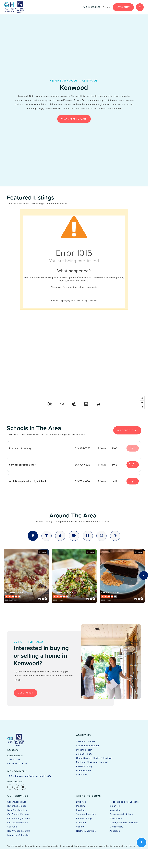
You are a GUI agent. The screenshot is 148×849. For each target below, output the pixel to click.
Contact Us (82, 774)
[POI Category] (49, 404)
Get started (25, 692)
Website (133, 464)
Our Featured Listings (87, 745)
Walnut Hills (116, 818)
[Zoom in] (142, 398)
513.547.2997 (92, 7)
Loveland (81, 810)
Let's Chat (123, 7)
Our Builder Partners (18, 814)
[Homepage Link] (14, 7)
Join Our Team (84, 753)
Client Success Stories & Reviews (94, 758)
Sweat (88, 536)
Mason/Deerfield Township (124, 822)
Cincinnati (81, 822)
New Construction (17, 810)
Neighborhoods (64, 80)
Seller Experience (16, 801)
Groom (101, 536)
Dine (33, 536)
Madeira (80, 806)
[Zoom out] (142, 402)
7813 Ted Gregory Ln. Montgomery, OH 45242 (29, 775)
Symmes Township (86, 814)
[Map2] (74, 366)
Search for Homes (85, 741)
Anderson (115, 831)
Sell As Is (12, 826)
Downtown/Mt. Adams (121, 814)
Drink (46, 536)
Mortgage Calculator (18, 835)
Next (143, 575)
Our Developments (17, 822)
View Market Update (74, 118)
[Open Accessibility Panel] (141, 842)
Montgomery (116, 826)
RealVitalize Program (18, 831)
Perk (74, 536)
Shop (60, 536)
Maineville (115, 810)
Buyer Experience (16, 806)
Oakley (80, 826)
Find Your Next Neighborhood (92, 762)
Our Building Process (18, 818)
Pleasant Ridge (84, 818)
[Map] (74, 366)
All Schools (125, 430)
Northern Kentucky (86, 831)
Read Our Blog (84, 766)
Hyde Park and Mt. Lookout (124, 801)
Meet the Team (84, 749)
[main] (74, 360)
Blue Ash (81, 801)
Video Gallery (83, 770)
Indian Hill (115, 806)
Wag (115, 536)
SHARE (43, 552)
